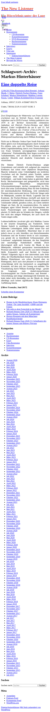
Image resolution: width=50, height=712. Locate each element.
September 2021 (13, 500)
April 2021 (11, 512)
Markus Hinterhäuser (18, 95)
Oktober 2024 (12, 412)
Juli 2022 (10, 476)
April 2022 (11, 483)
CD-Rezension (18, 34)
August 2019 (11, 559)
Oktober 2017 (12, 611)
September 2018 (13, 585)
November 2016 (13, 637)
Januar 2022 (11, 490)
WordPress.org (12, 703)
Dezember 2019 (13, 549)
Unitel (10, 98)
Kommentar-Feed (13, 700)
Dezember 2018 (13, 578)
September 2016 (13, 642)
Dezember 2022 (13, 464)
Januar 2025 (11, 405)
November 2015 (13, 665)
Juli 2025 (10, 391)
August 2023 (11, 445)
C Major (10, 93)
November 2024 (13, 410)
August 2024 (11, 417)
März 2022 (11, 486)
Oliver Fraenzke (36, 98)
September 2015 (13, 670)
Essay (8, 340)
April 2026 (11, 370)
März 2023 (11, 457)
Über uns (10, 51)
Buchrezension (12, 336)
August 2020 (11, 530)
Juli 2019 (10, 561)
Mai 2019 (10, 566)
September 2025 (13, 386)
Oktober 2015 (12, 668)
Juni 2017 (10, 620)
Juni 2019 (10, 564)
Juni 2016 (10, 649)
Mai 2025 (10, 396)
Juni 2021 (10, 507)
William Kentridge (21, 98)
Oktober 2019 (12, 554)
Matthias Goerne (35, 95)
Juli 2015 (10, 675)
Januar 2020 (11, 547)
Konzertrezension (13, 348)
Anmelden (10, 696)
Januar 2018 (11, 604)
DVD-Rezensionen (20, 39)
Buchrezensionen (19, 41)
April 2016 (11, 654)
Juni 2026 (10, 365)
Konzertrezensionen (20, 37)
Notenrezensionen (19, 44)
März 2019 (11, 571)
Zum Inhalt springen (9, 2)
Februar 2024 (12, 431)
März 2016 (11, 656)
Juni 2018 (10, 592)
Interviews (10, 46)
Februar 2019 (12, 573)
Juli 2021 (10, 504)
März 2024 (11, 429)
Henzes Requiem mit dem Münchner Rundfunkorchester (21, 317)
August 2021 (11, 502)
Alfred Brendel (30, 91)
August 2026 (11, 360)
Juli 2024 (10, 419)
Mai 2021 (10, 509)
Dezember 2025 (13, 379)
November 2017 (13, 609)
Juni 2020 (10, 535)
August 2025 (11, 388)
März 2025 (11, 400)
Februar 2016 (12, 658)
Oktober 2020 (12, 526)
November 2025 (13, 381)
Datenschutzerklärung (21, 56)
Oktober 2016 (12, 639)
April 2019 (11, 568)
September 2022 (13, 471)
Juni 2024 (10, 422)
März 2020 (11, 542)
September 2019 (13, 557)
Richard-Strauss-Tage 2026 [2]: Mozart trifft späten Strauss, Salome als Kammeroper (24, 312)
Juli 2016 (10, 646)
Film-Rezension (17, 91)
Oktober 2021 (12, 497)
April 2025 (11, 398)
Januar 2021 (11, 519)
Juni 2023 (10, 450)
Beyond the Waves (14, 60)
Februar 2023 (12, 459)
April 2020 (11, 540)
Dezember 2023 (13, 436)
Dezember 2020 (13, 521)
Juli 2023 (10, 448)
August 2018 (11, 587)
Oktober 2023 (12, 441)
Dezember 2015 (13, 663)
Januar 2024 (11, 433)
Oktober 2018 (12, 583)
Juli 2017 (10, 618)
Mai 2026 (10, 367)
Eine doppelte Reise (19, 84)
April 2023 (11, 455)
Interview (10, 345)
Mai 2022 (10, 481)
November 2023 (13, 438)
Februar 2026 (12, 374)
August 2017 (11, 616)
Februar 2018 (12, 601)
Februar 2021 (12, 516)
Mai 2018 (10, 594)
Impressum (11, 53)
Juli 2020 (10, 533)
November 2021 (13, 495)
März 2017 (11, 628)
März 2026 (11, 372)
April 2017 (11, 625)
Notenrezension (13, 350)
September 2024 (13, 415)
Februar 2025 (12, 403)
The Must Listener (14, 58)
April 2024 (11, 426)
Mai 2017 (10, 623)
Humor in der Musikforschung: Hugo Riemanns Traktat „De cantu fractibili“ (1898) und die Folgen (26, 304)
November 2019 (13, 552)
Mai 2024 (10, 424)
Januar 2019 (11, 575)
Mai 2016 (10, 651)
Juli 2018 (10, 590)
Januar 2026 (11, 377)
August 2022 (11, 474)
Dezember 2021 (13, 493)
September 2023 (13, 443)
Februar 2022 (12, 488)
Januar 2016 (11, 661)
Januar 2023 (11, 462)
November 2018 (13, 580)
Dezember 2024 (13, 407)
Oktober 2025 (12, 384)
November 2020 (13, 523)
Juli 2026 (10, 362)
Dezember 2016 (13, 635)
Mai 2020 (10, 538)
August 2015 (11, 673)
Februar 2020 (12, 545)
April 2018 (11, 597)
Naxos (4, 98)
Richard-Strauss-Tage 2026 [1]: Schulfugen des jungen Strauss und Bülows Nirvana (26, 322)
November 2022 (13, 467)
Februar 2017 (12, 630)
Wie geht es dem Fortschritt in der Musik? (23, 309)
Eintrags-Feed (12, 698)
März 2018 (11, 599)
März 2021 (11, 514)
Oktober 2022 (12, 469)
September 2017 (13, 613)
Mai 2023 (10, 452)
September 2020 (13, 528)
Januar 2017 (11, 632)
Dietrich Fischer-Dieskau (26, 93)
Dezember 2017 (13, 606)
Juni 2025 (10, 393)
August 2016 (11, 644)
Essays (9, 48)
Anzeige (9, 333)
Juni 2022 (10, 478)
